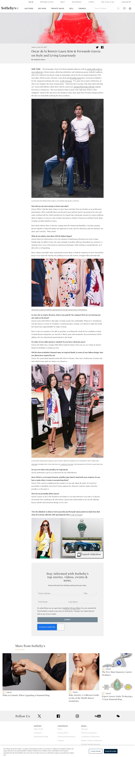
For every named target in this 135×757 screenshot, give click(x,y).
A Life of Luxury (66, 81)
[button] (69, 647)
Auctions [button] (29, 8)
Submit (67, 620)
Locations (38, 733)
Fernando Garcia (76, 78)
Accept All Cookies (110, 751)
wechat (118, 716)
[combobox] (107, 8)
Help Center (38, 729)
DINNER (34, 464)
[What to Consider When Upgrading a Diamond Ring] (34, 672)
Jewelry (34, 47)
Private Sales (57, 8)
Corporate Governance (67, 737)
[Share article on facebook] (102, 47)
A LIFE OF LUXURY (66, 464)
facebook (58, 716)
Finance (82, 8)
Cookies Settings (96, 751)
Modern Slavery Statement (91, 741)
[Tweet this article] (97, 47)
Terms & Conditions (89, 733)
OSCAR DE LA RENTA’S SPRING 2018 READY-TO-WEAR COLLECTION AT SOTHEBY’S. (59, 310)
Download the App (41, 737)
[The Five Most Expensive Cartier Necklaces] (117, 660)
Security (84, 729)
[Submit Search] (118, 8)
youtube (98, 716)
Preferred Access (46, 2)
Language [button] (125, 2)
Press (60, 729)
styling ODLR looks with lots (84, 87)
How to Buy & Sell (108, 2)
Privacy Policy (63, 733)
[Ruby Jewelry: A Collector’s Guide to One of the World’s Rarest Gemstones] (84, 672)
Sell (71, 8)
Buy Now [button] (42, 8)
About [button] (62, 2)
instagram (77, 716)
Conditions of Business (90, 737)
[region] (67, 751)
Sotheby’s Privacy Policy (72, 608)
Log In (31, 2)
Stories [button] (91, 2)
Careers (61, 741)
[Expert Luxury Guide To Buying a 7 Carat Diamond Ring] (117, 685)
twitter (39, 716)
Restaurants (76, 2)
